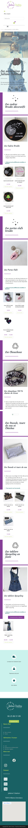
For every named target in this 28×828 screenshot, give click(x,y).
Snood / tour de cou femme (8, 505)
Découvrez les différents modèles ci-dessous (15, 162)
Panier (6, 734)
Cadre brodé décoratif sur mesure (20, 181)
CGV (6, 746)
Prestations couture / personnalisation (8, 179)
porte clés (8, 303)
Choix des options (8, 186)
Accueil (2, 29)
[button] (8, 26)
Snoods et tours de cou (8, 503)
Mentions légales (9, 749)
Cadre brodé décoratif (8, 180)
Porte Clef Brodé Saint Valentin (8, 330)
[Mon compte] (4, 11)
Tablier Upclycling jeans (8, 635)
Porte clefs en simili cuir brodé (8, 306)
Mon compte (7, 14)
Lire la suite (19, 312)
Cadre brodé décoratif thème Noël (8, 206)
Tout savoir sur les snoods (13, 488)
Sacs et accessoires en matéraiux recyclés (8, 633)
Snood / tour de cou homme (19, 505)
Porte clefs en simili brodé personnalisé (19, 306)
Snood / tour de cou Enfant (8, 530)
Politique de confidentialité (11, 747)
